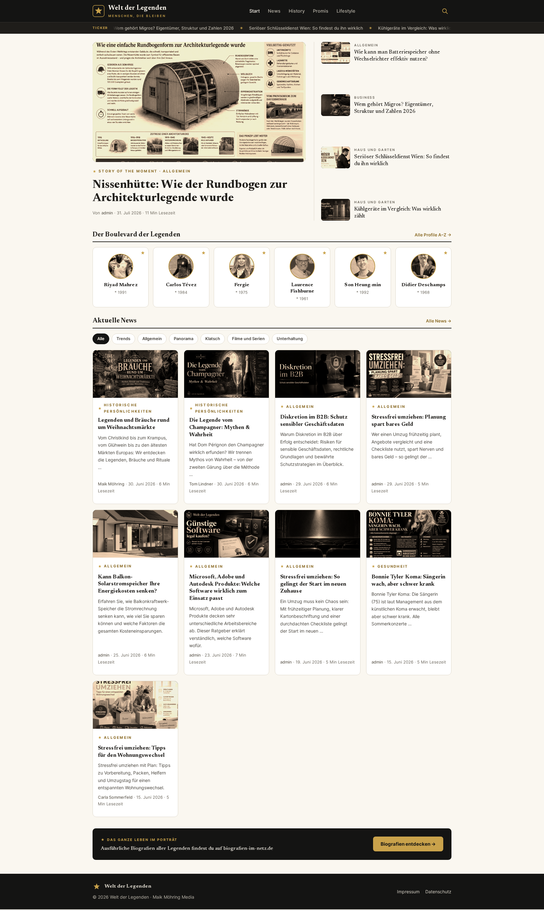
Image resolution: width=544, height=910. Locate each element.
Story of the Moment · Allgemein (144, 171)
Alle (101, 338)
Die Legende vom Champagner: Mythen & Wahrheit (219, 428)
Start (254, 11)
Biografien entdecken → (408, 844)
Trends (123, 338)
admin (107, 212)
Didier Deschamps (423, 285)
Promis (320, 11)
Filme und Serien (248, 338)
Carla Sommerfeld (115, 797)
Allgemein (152, 338)
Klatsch (212, 338)
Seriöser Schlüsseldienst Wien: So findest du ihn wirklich (288, 28)
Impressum (408, 891)
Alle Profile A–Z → (433, 234)
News (274, 11)
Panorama (183, 338)
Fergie (241, 285)
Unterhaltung (290, 338)
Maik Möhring (111, 483)
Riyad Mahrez (121, 285)
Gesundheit (392, 566)
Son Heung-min (362, 285)
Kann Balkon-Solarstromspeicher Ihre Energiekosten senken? (129, 584)
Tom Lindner (201, 483)
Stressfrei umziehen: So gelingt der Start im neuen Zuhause (313, 584)
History (297, 11)
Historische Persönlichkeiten (128, 408)
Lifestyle (346, 11)
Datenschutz (438, 891)
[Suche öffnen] (444, 11)
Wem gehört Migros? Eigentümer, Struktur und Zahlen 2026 (155, 28)
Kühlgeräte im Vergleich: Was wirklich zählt (403, 28)
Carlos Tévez (181, 285)
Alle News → (438, 320)
